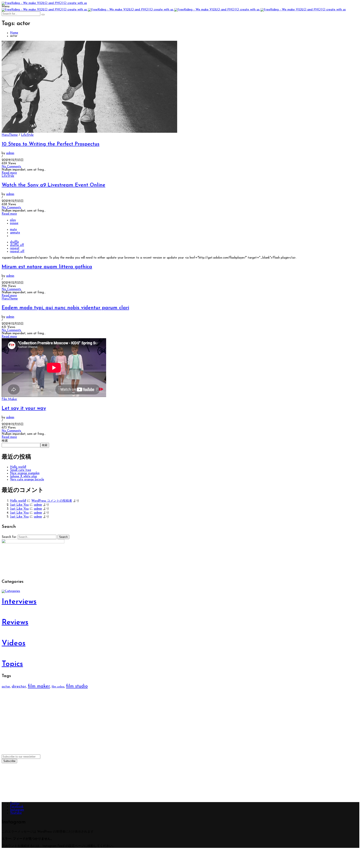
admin (10, 153)
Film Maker (9, 399)
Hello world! (18, 467)
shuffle (14, 242)
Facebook (16, 806)
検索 (5, 441)
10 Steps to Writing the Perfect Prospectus (50, 144)
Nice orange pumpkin (24, 473)
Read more (9, 173)
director (19, 687)
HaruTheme (10, 135)
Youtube (16, 813)
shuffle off (17, 245)
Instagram (17, 809)
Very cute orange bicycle (27, 479)
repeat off (17, 251)
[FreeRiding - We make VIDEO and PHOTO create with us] (44, 3)
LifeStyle (27, 135)
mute (13, 229)
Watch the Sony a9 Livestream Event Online (53, 185)
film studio (77, 686)
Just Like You (19, 505)
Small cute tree (20, 470)
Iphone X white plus (23, 476)
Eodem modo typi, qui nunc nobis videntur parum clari (65, 307)
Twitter (15, 803)
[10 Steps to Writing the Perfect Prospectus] (89, 132)
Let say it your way (24, 408)
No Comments (11, 166)
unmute (15, 232)
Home (14, 32)
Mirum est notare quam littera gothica (47, 266)
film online (58, 686)
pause (14, 223)
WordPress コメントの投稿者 (51, 501)
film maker (39, 686)
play (13, 220)
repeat (14, 248)
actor (6, 686)
